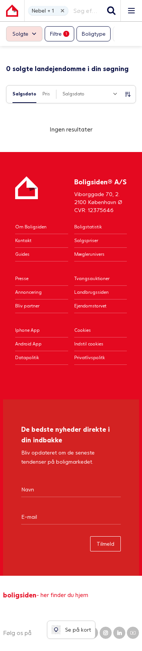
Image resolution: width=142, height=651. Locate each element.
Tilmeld (105, 543)
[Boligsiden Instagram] (106, 633)
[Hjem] (26, 195)
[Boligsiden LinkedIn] (119, 633)
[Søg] (111, 11)
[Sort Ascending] (128, 94)
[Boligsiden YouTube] (133, 633)
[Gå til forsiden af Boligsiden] (12, 10)
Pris (46, 94)
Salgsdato (24, 94)
